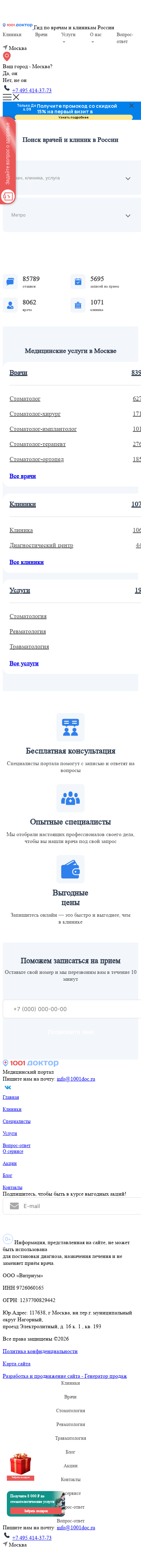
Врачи (41, 34)
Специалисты (16, 1121)
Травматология (70, 1438)
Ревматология (70, 1424)
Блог (7, 1175)
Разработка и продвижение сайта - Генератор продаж (65, 1376)
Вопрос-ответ (16, 1145)
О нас (96, 34)
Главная (11, 1097)
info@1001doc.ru (76, 1078)
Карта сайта (16, 1363)
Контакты (12, 1187)
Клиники (12, 34)
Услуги (68, 34)
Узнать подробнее (74, 117)
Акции (10, 1163)
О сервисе (13, 1151)
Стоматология (70, 1410)
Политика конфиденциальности (40, 1351)
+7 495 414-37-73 (32, 90)
